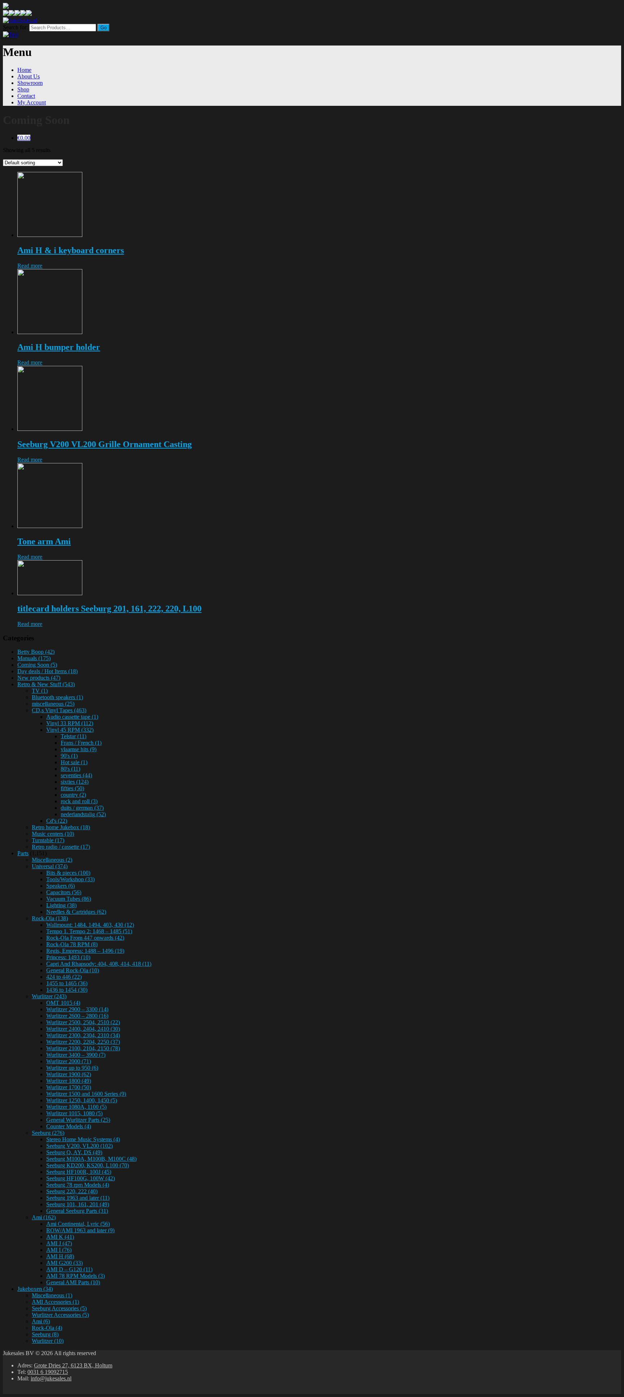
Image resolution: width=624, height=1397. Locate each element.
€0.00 (23, 138)
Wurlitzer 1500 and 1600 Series (86, 1094)
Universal (50, 866)
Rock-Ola (50, 918)
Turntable (48, 840)
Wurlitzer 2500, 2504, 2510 (83, 1022)
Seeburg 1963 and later (77, 1198)
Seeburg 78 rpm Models (77, 1185)
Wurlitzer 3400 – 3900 (75, 1055)
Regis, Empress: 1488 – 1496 (85, 951)
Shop (23, 89)
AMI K (60, 1237)
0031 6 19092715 (47, 1372)
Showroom (30, 83)
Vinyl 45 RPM (70, 730)
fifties (72, 788)
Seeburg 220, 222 (72, 1191)
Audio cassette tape (72, 717)
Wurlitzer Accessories (60, 1315)
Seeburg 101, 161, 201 (77, 1204)
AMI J (59, 1243)
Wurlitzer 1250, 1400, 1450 (81, 1100)
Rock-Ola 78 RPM (72, 944)
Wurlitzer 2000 (68, 1061)
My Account (31, 102)
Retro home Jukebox (61, 827)
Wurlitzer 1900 (68, 1074)
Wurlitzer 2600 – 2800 (77, 1016)
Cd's (56, 821)
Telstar (73, 736)
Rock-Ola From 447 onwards (85, 938)
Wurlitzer (49, 996)
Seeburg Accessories (59, 1308)
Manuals (34, 658)
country (73, 795)
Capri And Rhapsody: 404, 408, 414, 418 (98, 964)
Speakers (60, 886)
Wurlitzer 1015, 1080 (74, 1113)
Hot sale (74, 762)
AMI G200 (64, 1263)
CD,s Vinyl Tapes (59, 710)
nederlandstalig (83, 814)
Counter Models (68, 1126)
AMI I (59, 1250)
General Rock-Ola (72, 970)
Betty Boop (36, 652)
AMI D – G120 (69, 1269)
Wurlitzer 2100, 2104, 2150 (83, 1048)
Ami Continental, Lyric (78, 1224)
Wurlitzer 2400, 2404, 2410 (83, 1029)
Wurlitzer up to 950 (72, 1068)
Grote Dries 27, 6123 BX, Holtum (73, 1365)
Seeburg (48, 1133)
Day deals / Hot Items (47, 671)
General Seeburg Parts (77, 1211)
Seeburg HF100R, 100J (78, 1172)
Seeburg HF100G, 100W (80, 1178)
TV (40, 691)
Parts (23, 853)
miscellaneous (53, 704)
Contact (26, 96)
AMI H (60, 1256)
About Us (28, 76)
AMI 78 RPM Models (75, 1276)
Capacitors (63, 892)
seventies (76, 775)
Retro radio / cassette (61, 847)
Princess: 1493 (68, 957)
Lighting (61, 905)
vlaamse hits (78, 749)
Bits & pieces (68, 873)
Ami (44, 1217)
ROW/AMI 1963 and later (80, 1230)
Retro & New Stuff (46, 684)
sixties (74, 782)
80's (70, 769)
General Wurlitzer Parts (78, 1120)
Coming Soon (37, 665)
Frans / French (81, 743)
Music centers (53, 834)
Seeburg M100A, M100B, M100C (91, 1159)
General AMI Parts (73, 1282)
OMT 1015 (63, 1003)
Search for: (15, 27)
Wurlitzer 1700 (68, 1087)
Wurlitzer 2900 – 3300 (77, 1009)
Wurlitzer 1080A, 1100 (76, 1107)
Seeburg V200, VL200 (79, 1146)
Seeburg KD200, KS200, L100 (87, 1165)
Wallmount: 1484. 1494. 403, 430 (90, 925)
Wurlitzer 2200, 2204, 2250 (83, 1042)
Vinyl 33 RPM (69, 723)
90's (69, 756)
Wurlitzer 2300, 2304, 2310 (83, 1035)
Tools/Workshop (70, 879)
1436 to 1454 (66, 990)
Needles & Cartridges (76, 912)
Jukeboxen (35, 1289)
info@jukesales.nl (51, 1378)
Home (24, 70)
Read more (29, 266)
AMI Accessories (55, 1302)
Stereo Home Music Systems (83, 1139)
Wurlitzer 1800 (68, 1081)
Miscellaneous (52, 860)
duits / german (82, 808)
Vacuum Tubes (68, 899)
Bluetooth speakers (57, 697)
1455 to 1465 (66, 983)
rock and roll (79, 801)
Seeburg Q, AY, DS (74, 1152)
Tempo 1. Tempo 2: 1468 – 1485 (89, 931)
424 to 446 (64, 977)
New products (38, 678)
